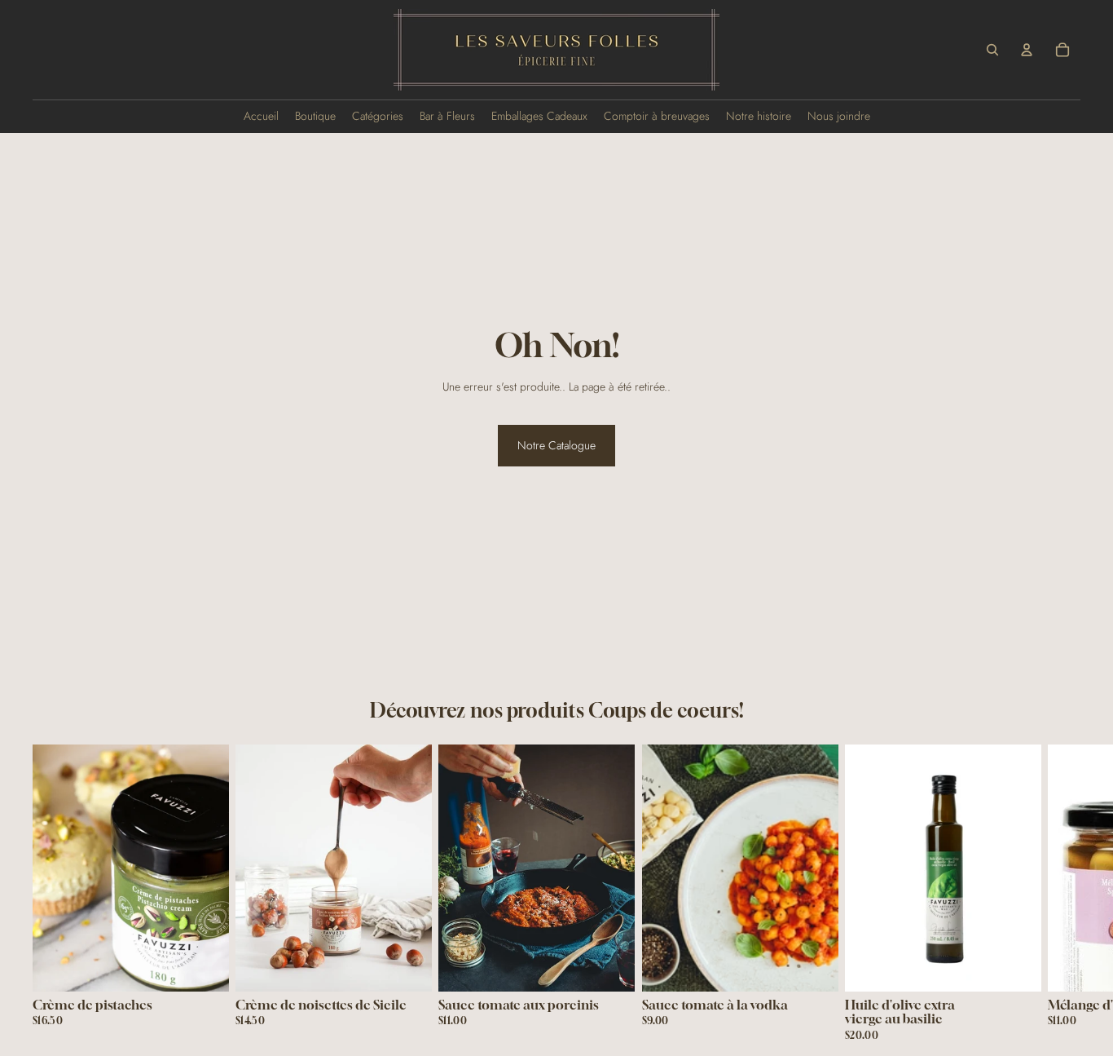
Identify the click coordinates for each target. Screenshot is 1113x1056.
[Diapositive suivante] (1060, 892)
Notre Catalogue (556, 445)
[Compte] (1027, 50)
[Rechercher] (992, 50)
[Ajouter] (203, 965)
